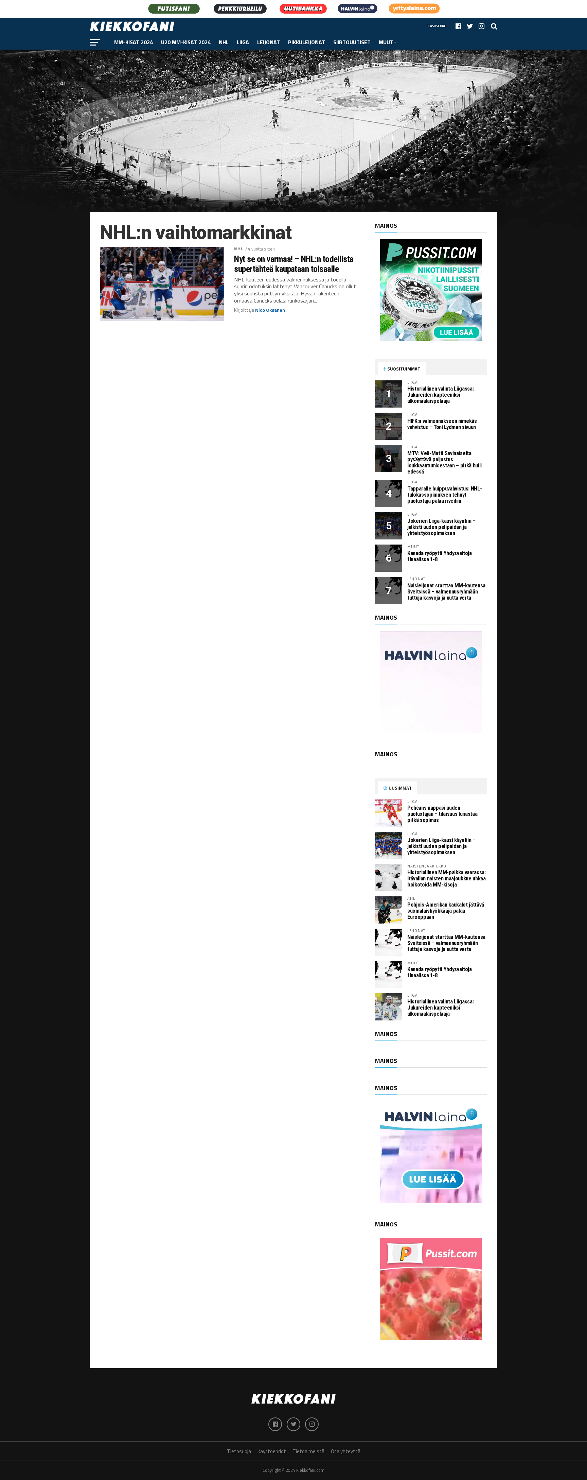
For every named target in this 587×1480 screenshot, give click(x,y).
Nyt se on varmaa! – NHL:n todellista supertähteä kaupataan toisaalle (294, 263)
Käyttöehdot (271, 1451)
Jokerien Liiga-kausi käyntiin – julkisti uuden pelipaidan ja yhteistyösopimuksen (441, 527)
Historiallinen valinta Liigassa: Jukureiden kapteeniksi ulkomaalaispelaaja (440, 394)
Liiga (243, 42)
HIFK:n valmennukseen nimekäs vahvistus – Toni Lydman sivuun (442, 424)
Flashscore (436, 26)
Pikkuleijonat (306, 42)
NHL (224, 42)
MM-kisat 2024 (133, 42)
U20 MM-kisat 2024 (186, 42)
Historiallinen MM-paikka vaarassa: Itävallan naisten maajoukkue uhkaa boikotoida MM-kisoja (446, 878)
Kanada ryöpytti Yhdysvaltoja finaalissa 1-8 (439, 556)
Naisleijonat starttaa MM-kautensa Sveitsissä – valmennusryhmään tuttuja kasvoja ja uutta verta (446, 591)
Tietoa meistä (308, 1451)
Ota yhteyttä (345, 1451)
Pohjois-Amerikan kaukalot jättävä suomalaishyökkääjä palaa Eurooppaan (445, 910)
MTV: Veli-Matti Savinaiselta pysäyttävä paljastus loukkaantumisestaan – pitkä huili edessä (444, 462)
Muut (386, 42)
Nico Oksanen (270, 310)
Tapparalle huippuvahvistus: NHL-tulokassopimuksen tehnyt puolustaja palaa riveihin (444, 494)
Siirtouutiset (352, 42)
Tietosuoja (239, 1451)
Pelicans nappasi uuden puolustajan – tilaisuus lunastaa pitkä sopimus (442, 814)
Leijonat (268, 42)
